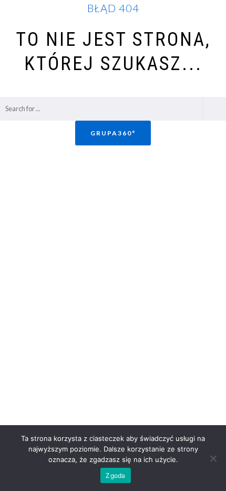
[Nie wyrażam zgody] (213, 458)
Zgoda (115, 475)
